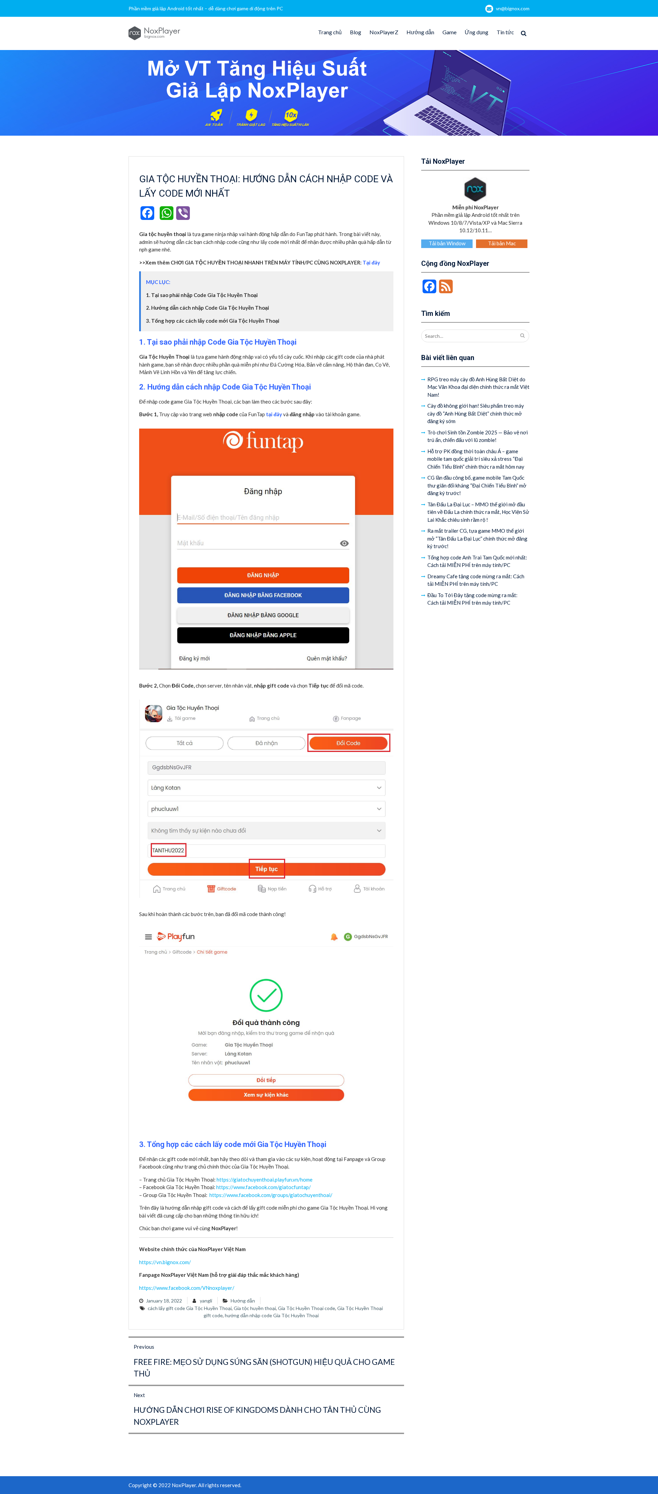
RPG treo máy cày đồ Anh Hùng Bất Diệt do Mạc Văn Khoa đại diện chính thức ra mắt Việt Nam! (478, 387)
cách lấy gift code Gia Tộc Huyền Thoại (190, 1308)
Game (449, 32)
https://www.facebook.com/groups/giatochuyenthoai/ (270, 1195)
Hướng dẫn (420, 32)
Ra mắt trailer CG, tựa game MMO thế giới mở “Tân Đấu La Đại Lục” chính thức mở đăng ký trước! (477, 538)
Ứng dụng (476, 32)
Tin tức (505, 32)
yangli (206, 1301)
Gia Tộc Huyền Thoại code (306, 1308)
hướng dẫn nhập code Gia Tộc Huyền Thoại (272, 1315)
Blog (355, 32)
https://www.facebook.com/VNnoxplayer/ (186, 1288)
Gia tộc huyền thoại (255, 1308)
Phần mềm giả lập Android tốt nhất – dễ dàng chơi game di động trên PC (206, 8)
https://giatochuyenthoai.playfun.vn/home (265, 1179)
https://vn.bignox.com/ (165, 1262)
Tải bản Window (447, 243)
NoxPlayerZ (383, 32)
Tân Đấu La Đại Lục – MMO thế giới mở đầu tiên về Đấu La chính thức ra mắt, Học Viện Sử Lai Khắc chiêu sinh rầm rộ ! (478, 512)
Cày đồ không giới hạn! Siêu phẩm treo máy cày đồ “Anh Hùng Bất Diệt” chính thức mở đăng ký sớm (475, 413)
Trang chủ (330, 32)
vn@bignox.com (512, 8)
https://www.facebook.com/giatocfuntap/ (263, 1187)
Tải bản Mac (502, 243)
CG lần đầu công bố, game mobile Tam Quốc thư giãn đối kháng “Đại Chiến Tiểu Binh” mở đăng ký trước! (476, 485)
